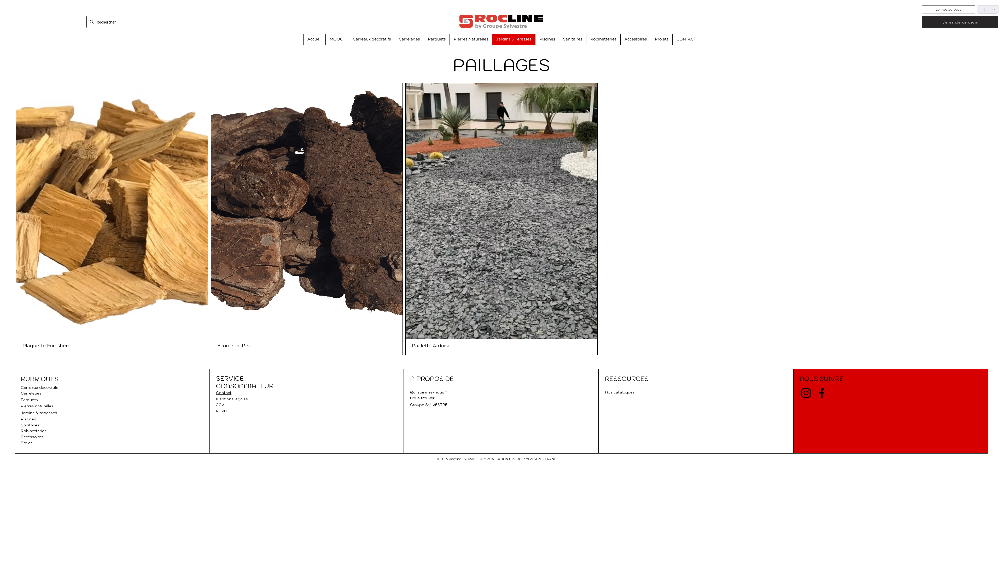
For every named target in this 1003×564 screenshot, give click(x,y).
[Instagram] (806, 393)
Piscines (28, 419)
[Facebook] (821, 393)
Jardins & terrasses (39, 412)
